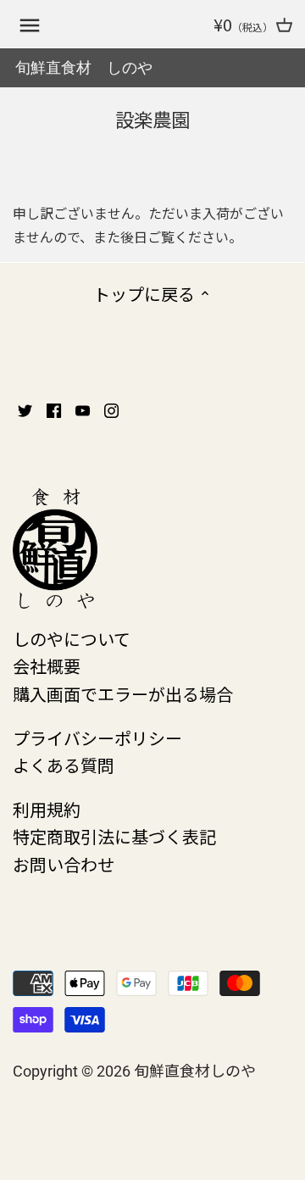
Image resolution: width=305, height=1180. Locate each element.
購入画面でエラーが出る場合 (123, 694)
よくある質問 (63, 765)
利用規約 (46, 809)
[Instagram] (111, 408)
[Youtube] (82, 408)
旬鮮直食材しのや (195, 1070)
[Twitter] (25, 408)
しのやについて (71, 638)
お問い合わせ (63, 864)
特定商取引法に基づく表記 (114, 836)
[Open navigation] (29, 25)
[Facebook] (54, 408)
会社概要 (46, 666)
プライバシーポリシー (97, 738)
